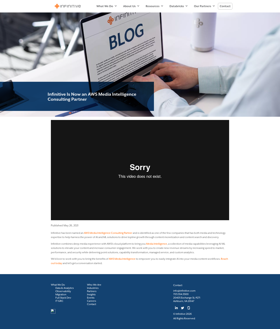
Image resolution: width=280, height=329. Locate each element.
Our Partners (202, 6)
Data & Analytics (64, 288)
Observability (63, 291)
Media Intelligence (156, 243)
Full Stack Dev (63, 297)
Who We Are (94, 284)
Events (90, 297)
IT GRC (59, 301)
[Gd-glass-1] (189, 308)
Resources (152, 6)
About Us (129, 6)
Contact (225, 6)
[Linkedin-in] (176, 308)
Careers (91, 301)
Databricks (176, 6)
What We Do (104, 6)
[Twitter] (182, 308)
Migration (60, 294)
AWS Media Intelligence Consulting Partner (108, 233)
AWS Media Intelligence (122, 258)
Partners (91, 291)
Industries (93, 288)
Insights (91, 294)
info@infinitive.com (184, 290)
